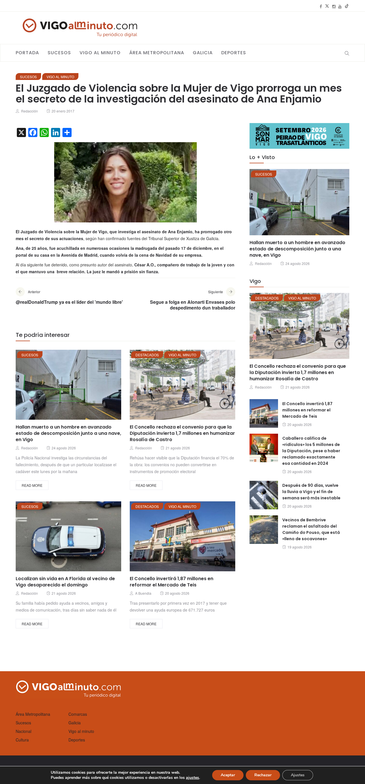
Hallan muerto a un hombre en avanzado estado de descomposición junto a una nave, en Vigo (68, 433)
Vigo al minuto (100, 52)
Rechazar (262, 775)
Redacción (29, 110)
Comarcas (77, 714)
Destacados (147, 354)
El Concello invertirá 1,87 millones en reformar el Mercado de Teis (171, 581)
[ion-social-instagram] (334, 6)
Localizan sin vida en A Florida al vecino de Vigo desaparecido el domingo (65, 581)
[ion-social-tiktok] (346, 6)
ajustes (192, 777)
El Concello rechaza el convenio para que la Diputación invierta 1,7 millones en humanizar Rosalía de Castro (182, 433)
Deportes (233, 52)
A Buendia (143, 593)
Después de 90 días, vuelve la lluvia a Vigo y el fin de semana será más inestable (311, 492)
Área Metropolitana (156, 52)
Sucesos (59, 52)
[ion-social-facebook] (321, 6)
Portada (27, 52)
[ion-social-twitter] (327, 6)
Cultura (22, 740)
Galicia (203, 52)
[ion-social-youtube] (340, 6)
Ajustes (298, 775)
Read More (32, 485)
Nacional (23, 731)
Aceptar (228, 775)
